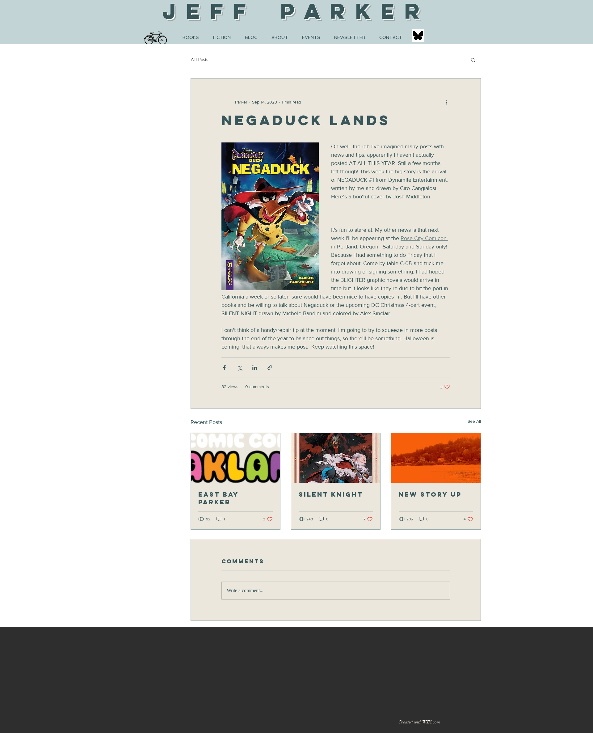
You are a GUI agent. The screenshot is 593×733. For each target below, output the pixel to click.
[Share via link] (270, 368)
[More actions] (446, 102)
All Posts (199, 59)
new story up (430, 494)
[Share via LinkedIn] (255, 368)
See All (474, 421)
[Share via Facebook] (224, 368)
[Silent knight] (336, 458)
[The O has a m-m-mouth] (235, 458)
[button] (473, 59)
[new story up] (436, 458)
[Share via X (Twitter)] (239, 368)
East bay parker (218, 498)
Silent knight (331, 494)
